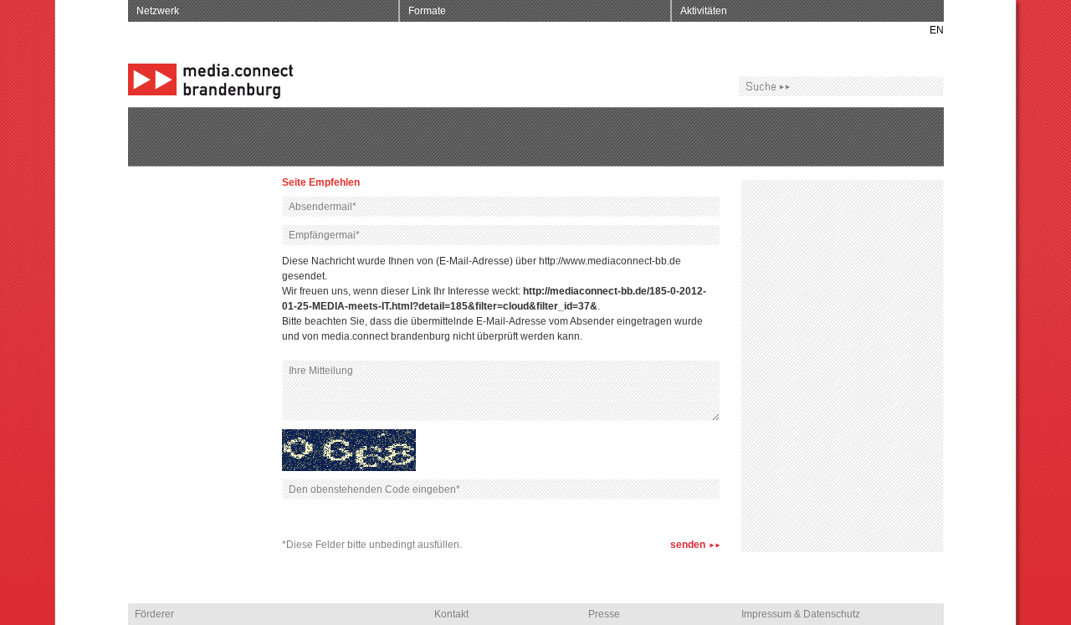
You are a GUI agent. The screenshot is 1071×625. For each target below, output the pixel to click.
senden (687, 545)
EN (937, 30)
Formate (427, 11)
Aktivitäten (703, 11)
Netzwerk (157, 11)
